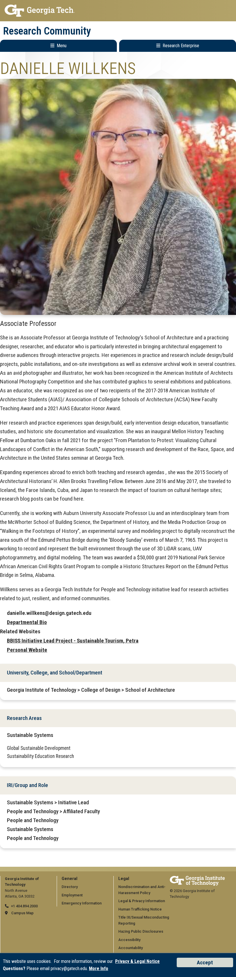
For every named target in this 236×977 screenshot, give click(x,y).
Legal (123, 878)
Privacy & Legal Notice (137, 961)
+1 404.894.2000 (24, 906)
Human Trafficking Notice (140, 909)
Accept (205, 962)
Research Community (47, 31)
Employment (72, 895)
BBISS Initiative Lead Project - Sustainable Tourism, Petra (72, 640)
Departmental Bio (27, 622)
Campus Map (22, 913)
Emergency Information (82, 903)
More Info (98, 968)
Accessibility (129, 940)
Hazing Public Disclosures (140, 931)
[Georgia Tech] (197, 879)
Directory (70, 887)
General (69, 878)
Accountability (130, 948)
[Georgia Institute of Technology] (118, 10)
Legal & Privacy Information (141, 901)
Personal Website (27, 650)
